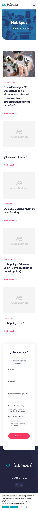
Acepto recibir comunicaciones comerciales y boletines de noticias (18, 423)
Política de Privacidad (16, 406)
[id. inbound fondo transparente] (10, 3)
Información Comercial (16, 416)
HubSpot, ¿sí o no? (14, 323)
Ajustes (23, 507)
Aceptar (6, 507)
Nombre (11, 382)
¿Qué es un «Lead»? (15, 157)
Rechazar (14, 507)
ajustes (22, 503)
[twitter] (17, 485)
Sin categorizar (8, 152)
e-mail (11, 369)
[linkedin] (21, 485)
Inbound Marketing (9, 82)
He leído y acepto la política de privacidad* (18, 410)
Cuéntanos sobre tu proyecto (18, 394)
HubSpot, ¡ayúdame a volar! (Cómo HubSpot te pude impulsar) (18, 267)
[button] (10, 113)
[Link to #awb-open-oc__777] (33, 5)
